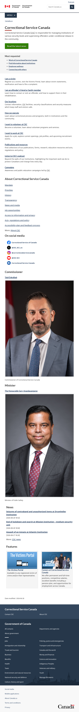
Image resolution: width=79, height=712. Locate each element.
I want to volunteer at (16, 124)
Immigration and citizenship (15, 646)
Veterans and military (47, 668)
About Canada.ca (11, 698)
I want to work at (14, 133)
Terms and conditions (13, 703)
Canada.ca (9, 21)
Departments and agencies (49, 629)
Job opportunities (12, 210)
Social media (9, 689)
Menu (10, 15)
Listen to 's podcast (15, 156)
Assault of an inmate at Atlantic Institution (27, 532)
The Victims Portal (15, 570)
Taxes (7, 668)
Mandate (9, 185)
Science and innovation (48, 659)
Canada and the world (48, 650)
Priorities (9, 190)
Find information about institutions (22, 63)
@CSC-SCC (13, 258)
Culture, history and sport (14, 682)
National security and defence (16, 677)
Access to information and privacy (20, 215)
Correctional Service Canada (21, 263)
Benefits (8, 659)
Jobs (6, 641)
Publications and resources (16, 144)
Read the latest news (16, 46)
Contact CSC (9, 614)
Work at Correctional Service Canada (23, 60)
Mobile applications (12, 694)
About (15, 230)
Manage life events (46, 677)
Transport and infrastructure (50, 646)
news (16, 539)
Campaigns (9, 167)
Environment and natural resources (18, 673)
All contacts (9, 629)
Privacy (7, 707)
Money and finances (47, 655)
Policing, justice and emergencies (52, 641)
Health (7, 664)
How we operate (12, 113)
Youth (42, 673)
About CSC (43, 614)
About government (12, 633)
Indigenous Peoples (47, 664)
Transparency (11, 200)
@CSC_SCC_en (14, 247)
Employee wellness (16, 66)
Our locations (10, 101)
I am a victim (10, 79)
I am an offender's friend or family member (23, 90)
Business (8, 655)
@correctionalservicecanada (21, 253)
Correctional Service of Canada (22, 242)
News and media (12, 205)
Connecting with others (18, 69)
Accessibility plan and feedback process (22, 225)
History (8, 195)
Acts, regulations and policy (17, 220)
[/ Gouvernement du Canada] (18, 6)
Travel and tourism (12, 650)
